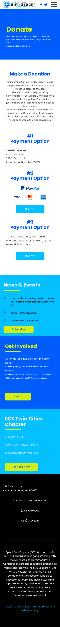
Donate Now (21, 467)
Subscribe (18, 329)
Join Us (18, 396)
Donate (30, 209)
